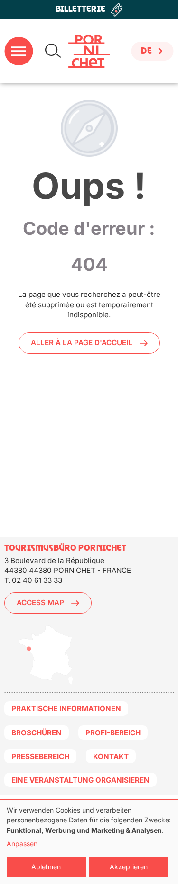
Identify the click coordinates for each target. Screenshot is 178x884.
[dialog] (89, 842)
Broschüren (36, 732)
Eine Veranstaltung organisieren (80, 780)
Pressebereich (40, 756)
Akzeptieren (129, 867)
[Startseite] (89, 51)
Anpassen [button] (22, 843)
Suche (52, 51)
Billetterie (80, 9)
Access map (40, 602)
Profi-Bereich (113, 732)
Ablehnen (46, 867)
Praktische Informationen (66, 708)
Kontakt (111, 756)
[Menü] (18, 51)
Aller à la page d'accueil (81, 342)
